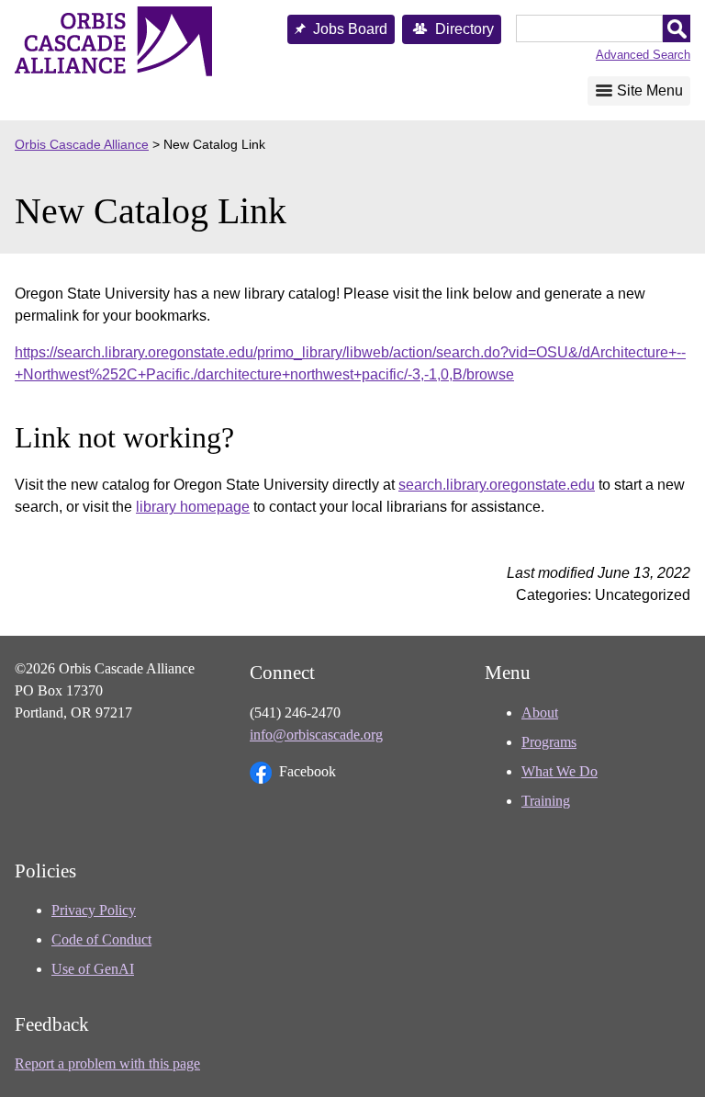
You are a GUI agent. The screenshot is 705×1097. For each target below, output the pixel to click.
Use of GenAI (92, 969)
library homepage (193, 507)
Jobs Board (350, 29)
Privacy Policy (93, 910)
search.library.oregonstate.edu (496, 484)
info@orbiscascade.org (316, 734)
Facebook (307, 771)
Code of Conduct (101, 939)
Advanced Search (643, 55)
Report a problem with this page (107, 1063)
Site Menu (650, 90)
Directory (464, 29)
